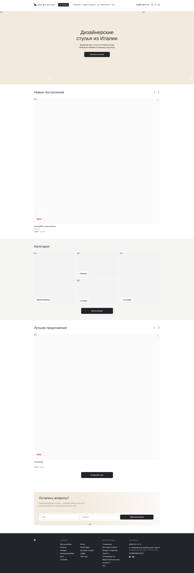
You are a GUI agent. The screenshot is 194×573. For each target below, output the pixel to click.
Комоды (63, 550)
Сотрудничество (108, 556)
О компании (77, 5)
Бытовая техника (87, 550)
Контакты (106, 563)
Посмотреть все (97, 475)
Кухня (82, 544)
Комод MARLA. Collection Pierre (45, 226)
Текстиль (84, 556)
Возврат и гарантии (89, 5)
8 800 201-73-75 (135, 544)
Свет (62, 556)
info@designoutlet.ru (136, 553)
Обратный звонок (137, 517)
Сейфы (83, 553)
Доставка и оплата (103, 5)
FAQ (113, 5)
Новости (105, 553)
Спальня (63, 547)
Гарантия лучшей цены (111, 560)
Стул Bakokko (38, 462)
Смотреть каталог (97, 54)
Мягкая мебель (66, 544)
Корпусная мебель (67, 553)
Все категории (97, 311)
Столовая (63, 560)
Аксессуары (85, 547)
